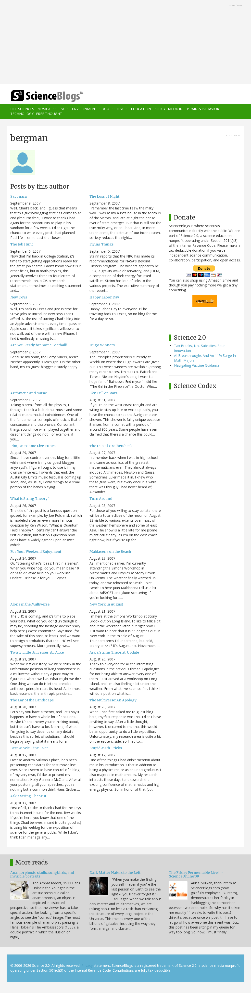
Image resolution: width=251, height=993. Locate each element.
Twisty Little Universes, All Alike (37, 652)
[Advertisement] (125, 42)
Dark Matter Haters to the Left (114, 872)
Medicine (176, 108)
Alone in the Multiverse (30, 604)
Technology (22, 113)
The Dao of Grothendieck (111, 446)
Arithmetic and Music (28, 393)
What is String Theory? (29, 498)
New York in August (106, 604)
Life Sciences (22, 108)
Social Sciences (114, 108)
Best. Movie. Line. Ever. (29, 748)
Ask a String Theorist (28, 796)
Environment (84, 108)
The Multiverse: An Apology (113, 700)
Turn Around (100, 498)
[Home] (48, 96)
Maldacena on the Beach (110, 551)
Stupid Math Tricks (105, 748)
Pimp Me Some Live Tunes (32, 446)
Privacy (87, 965)
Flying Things (101, 244)
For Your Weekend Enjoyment (35, 551)
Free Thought (49, 113)
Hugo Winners (102, 345)
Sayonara (18, 196)
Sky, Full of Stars (103, 393)
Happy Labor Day (104, 297)
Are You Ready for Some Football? (38, 345)
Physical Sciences (53, 108)
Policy (159, 108)
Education (141, 108)
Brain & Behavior (203, 108)
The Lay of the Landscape (32, 700)
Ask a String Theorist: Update (114, 652)
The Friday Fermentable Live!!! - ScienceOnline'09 (196, 874)
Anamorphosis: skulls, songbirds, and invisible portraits (42, 874)
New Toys (18, 297)
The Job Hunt (21, 244)
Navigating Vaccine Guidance (197, 365)
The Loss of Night (104, 196)
